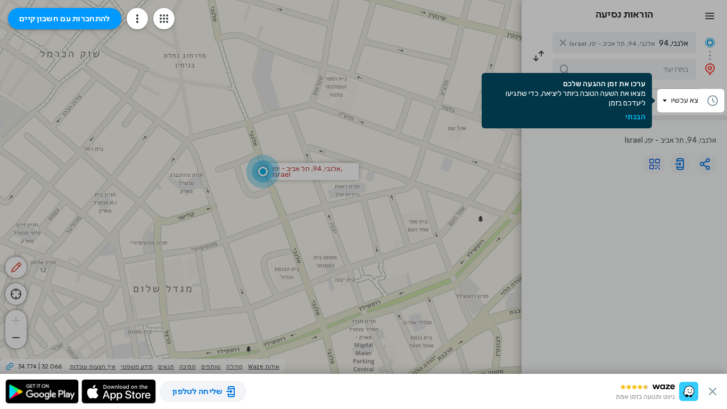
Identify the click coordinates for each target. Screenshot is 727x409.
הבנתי (635, 117)
